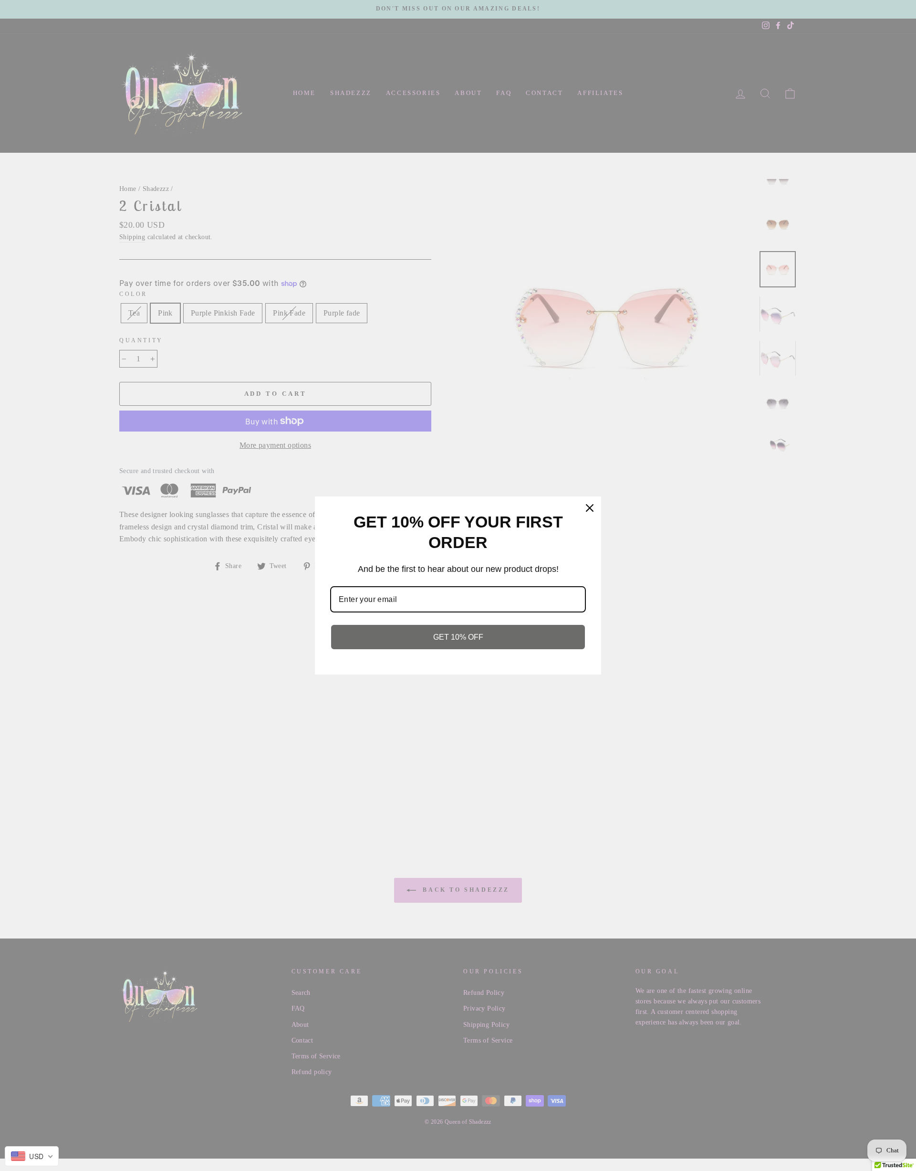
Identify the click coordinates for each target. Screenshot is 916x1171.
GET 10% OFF (458, 637)
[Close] (589, 507)
